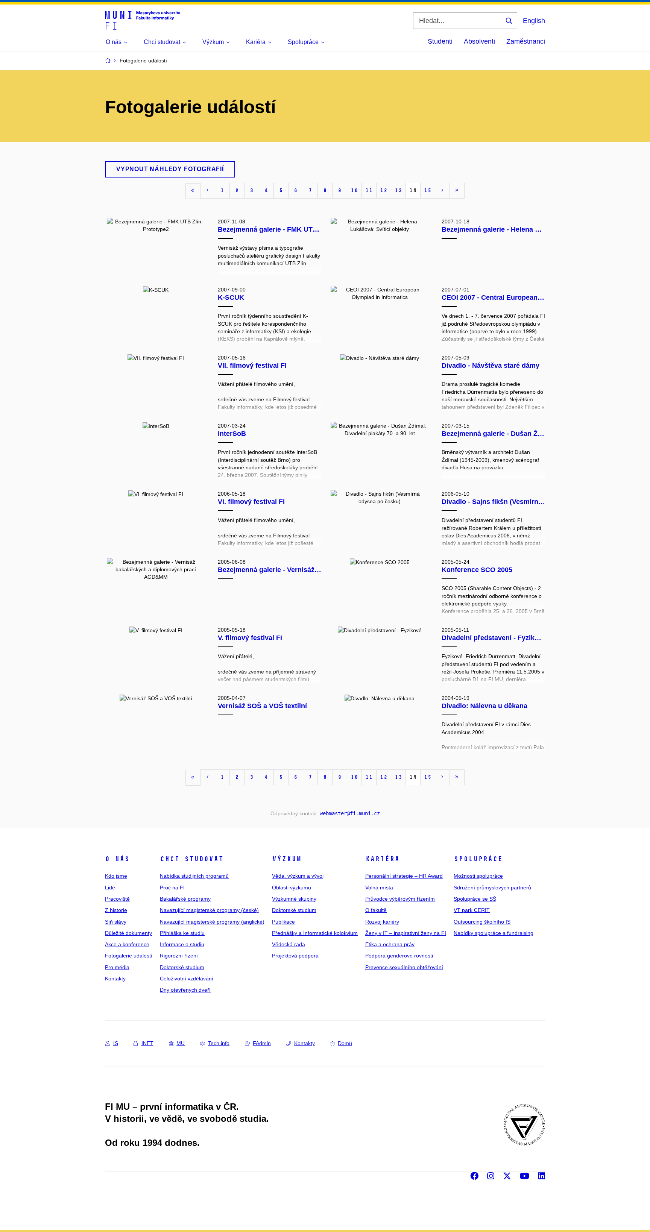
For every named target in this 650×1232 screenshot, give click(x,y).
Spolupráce (478, 859)
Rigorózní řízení (179, 956)
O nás (117, 859)
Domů (345, 1043)
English (534, 20)
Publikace (283, 922)
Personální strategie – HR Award (404, 876)
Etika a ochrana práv (390, 944)
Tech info (218, 1043)
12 (383, 190)
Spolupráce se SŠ (475, 899)
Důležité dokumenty (128, 933)
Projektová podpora (295, 956)
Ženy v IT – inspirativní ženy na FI (405, 933)
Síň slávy (115, 922)
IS (115, 1043)
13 (398, 190)
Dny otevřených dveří (185, 990)
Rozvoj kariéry (382, 922)
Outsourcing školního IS (482, 922)
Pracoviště (117, 899)
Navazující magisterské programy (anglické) (212, 922)
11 (369, 190)
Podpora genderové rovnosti (399, 956)
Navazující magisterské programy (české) (209, 910)
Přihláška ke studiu (182, 933)
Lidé (110, 888)
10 (354, 190)
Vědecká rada (288, 944)
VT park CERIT (472, 910)
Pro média (117, 967)
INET (147, 1043)
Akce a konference (127, 944)
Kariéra (382, 859)
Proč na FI (172, 888)
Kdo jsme (116, 876)
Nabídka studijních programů (194, 876)
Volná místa (379, 888)
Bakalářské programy (185, 899)
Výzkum (286, 859)
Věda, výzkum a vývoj (297, 876)
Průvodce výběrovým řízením (400, 899)
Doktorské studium (182, 967)
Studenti (440, 41)
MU (180, 1043)
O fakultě (376, 910)
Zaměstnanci (525, 41)
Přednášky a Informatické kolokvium (315, 933)
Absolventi (479, 41)
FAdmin (262, 1043)
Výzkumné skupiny (294, 899)
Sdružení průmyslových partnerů (492, 888)
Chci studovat (191, 859)
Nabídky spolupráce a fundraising (493, 933)
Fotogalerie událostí (128, 956)
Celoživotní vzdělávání (186, 979)
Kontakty (115, 979)
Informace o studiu (182, 944)
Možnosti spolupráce (478, 876)
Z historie (116, 910)
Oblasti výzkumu (291, 888)
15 (427, 190)
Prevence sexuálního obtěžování (404, 967)
